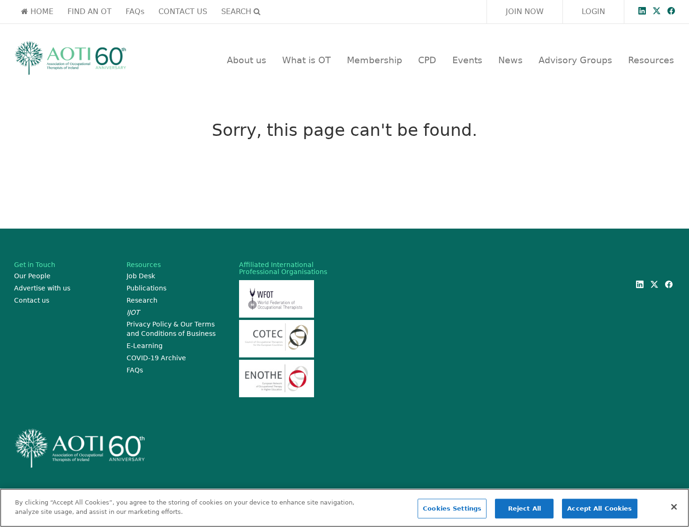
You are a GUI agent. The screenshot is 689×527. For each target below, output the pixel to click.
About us (246, 60)
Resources (651, 60)
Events (467, 60)
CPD (427, 60)
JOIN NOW (525, 11)
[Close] (674, 507)
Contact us (31, 300)
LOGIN (593, 11)
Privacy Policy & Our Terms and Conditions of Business (171, 328)
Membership (374, 60)
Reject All (524, 508)
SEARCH (237, 11)
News (510, 60)
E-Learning (145, 345)
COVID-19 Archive (156, 358)
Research (142, 300)
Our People (32, 276)
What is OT (306, 60)
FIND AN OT (89, 11)
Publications (146, 288)
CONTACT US (182, 11)
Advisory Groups (575, 60)
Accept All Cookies (599, 508)
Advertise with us (42, 288)
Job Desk (141, 276)
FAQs (135, 11)
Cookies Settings (452, 508)
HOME (40, 11)
